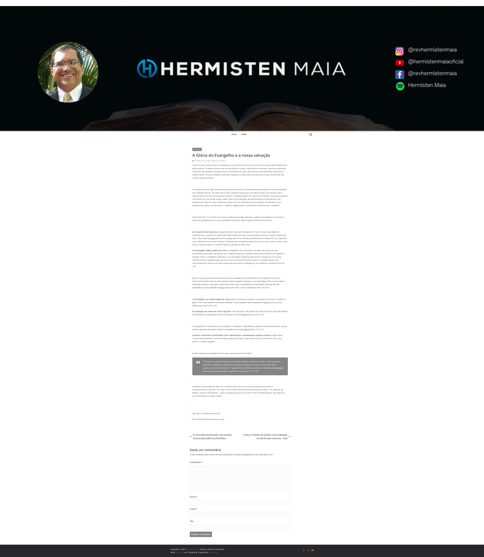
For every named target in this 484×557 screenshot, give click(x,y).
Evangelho (197, 149)
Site (191, 521)
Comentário (196, 462)
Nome (193, 496)
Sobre (244, 134)
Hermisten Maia (219, 161)
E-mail (193, 509)
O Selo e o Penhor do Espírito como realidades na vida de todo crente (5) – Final (265, 436)
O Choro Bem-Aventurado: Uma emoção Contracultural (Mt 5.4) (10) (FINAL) (212, 436)
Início (234, 134)
